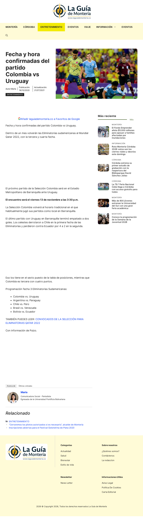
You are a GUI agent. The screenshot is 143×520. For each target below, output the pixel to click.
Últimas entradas (25, 386)
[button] (7, 35)
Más (132, 119)
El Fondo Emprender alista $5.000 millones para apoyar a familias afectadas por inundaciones (123, 132)
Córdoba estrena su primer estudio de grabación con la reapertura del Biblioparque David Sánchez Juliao (122, 169)
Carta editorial (109, 492)
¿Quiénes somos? (110, 451)
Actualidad (66, 451)
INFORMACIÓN (104, 27)
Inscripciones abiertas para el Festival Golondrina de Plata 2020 (41, 427)
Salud (63, 455)
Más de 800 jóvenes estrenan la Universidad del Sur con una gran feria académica (124, 204)
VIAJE (87, 27)
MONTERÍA (12, 27)
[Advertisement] (48, 163)
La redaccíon (108, 460)
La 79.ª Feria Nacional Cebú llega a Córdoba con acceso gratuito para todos (124, 188)
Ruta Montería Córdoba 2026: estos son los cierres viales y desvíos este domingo (124, 150)
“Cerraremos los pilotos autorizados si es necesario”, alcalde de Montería (46, 424)
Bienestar (65, 460)
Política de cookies (111, 487)
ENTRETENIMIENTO (51, 27)
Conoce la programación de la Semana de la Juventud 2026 (124, 219)
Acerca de (11, 386)
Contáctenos (108, 455)
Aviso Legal (107, 483)
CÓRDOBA (29, 27)
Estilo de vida (67, 464)
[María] (12, 402)
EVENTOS (73, 27)
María (13, 89)
